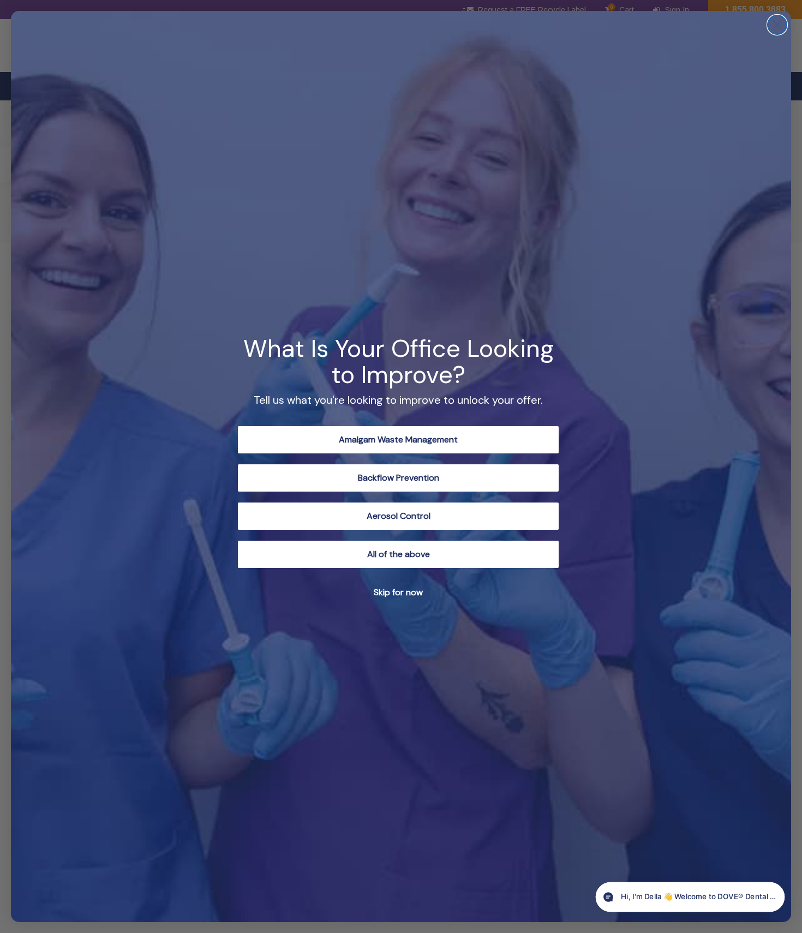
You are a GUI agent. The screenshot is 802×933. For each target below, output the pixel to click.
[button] (689, 897)
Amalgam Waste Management (398, 439)
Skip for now (398, 592)
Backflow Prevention (398, 477)
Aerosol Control (398, 516)
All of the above (398, 554)
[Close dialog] (777, 24)
